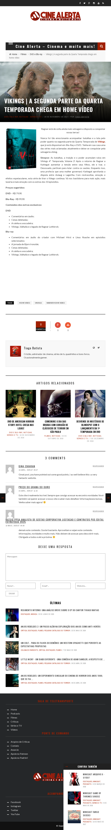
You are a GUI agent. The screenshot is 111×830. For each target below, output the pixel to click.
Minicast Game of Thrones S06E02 (92, 794)
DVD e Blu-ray (11, 117)
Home (14, 709)
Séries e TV (36, 117)
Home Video (24, 303)
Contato (15, 745)
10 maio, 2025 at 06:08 (15, 526)
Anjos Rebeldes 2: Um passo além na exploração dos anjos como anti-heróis (61, 626)
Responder (98, 466)
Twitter (14, 810)
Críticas (14, 721)
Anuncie (15, 749)
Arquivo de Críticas (20, 741)
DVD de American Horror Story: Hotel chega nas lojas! (21, 425)
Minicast (96, 781)
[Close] (66, 766)
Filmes (47, 436)
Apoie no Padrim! (19, 757)
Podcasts (87, 784)
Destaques (87, 781)
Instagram (16, 806)
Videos (14, 729)
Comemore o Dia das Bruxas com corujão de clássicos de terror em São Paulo (55, 427)
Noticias (23, 117)
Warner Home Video (56, 303)
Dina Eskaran (27, 466)
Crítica (24, 630)
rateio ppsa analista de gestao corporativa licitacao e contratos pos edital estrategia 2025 (55, 521)
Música (34, 614)
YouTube (15, 814)
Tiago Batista (82, 117)
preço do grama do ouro (34, 487)
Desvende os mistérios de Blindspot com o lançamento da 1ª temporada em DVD (90, 427)
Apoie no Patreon (19, 753)
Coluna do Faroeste (29, 650)
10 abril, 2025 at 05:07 (28, 470)
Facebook (16, 802)
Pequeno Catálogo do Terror (57, 630)
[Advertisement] (57, 30)
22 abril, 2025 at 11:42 (28, 491)
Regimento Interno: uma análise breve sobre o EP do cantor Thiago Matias (60, 610)
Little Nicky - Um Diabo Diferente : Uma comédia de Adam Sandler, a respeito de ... (63, 659)
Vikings (38, 303)
